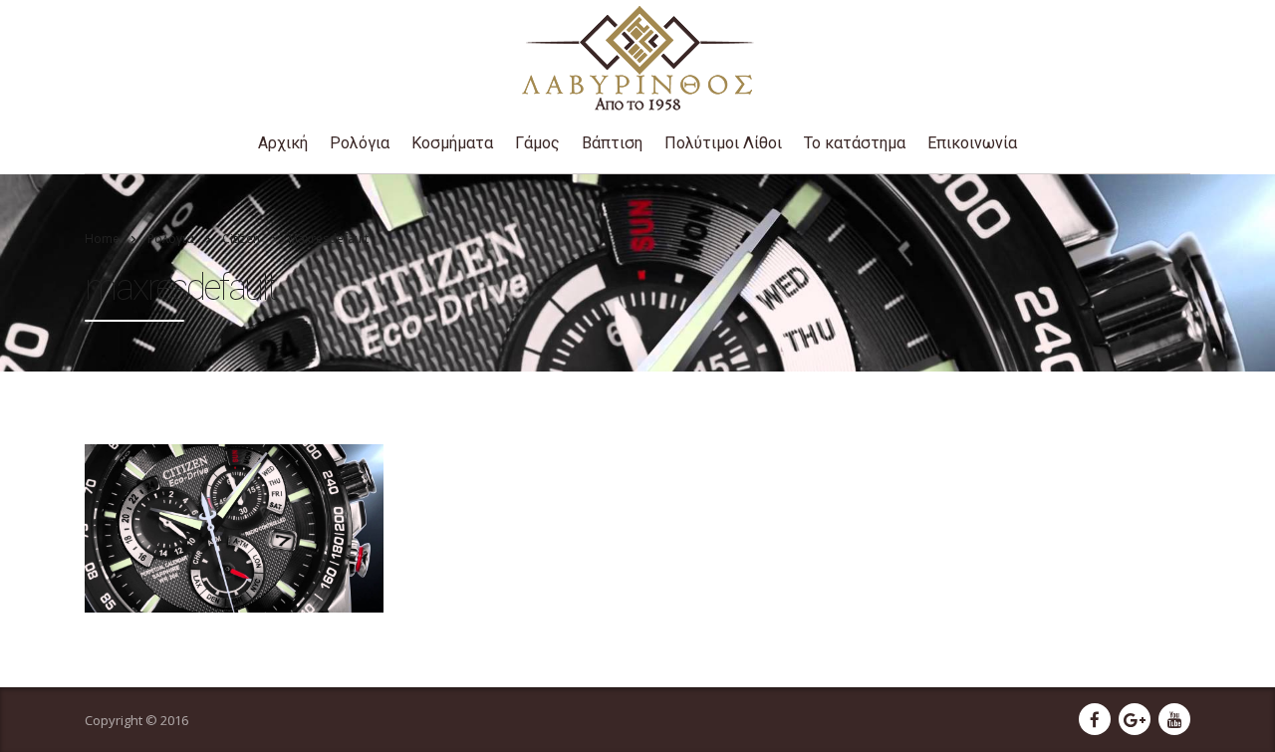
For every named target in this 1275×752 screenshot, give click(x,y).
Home (102, 238)
